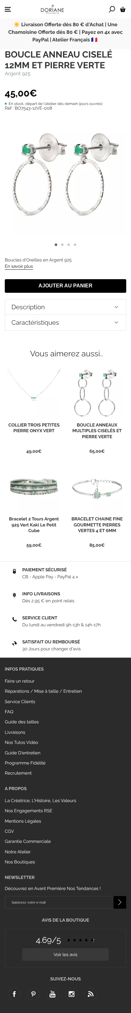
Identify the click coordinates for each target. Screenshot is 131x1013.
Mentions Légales (23, 821)
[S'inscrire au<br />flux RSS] (90, 994)
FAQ (9, 712)
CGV (9, 831)
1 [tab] (56, 245)
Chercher (112, 9)
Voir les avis (65, 954)
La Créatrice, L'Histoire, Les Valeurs (40, 800)
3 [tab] (69, 245)
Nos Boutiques (20, 862)
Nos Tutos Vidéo (21, 742)
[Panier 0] (123, 9)
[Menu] (8, 9)
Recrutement (18, 773)
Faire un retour (20, 681)
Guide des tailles (22, 722)
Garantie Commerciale (28, 841)
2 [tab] (62, 245)
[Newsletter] (120, 902)
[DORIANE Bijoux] (52, 9)
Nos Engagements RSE (28, 810)
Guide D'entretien (22, 753)
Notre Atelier (18, 852)
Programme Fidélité (25, 763)
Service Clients (20, 701)
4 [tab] (75, 245)
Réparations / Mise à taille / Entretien (43, 691)
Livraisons (15, 732)
